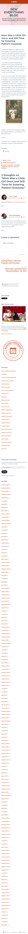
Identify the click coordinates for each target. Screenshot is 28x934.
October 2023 (4, 543)
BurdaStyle (4, 374)
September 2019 (5, 682)
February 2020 (5, 666)
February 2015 (4, 850)
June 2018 (3, 730)
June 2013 (3, 915)
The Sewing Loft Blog (6, 442)
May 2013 (3, 918)
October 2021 (4, 601)
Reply (23, 198)
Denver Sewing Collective (7, 380)
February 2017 (4, 779)
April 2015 (3, 844)
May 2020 (3, 656)
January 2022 (4, 591)
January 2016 (4, 821)
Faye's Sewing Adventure (7, 390)
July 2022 (3, 575)
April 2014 (3, 882)
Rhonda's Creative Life (6, 416)
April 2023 (3, 556)
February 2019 (4, 704)
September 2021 (5, 604)
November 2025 (5, 488)
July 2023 (3, 549)
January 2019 (4, 708)
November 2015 (5, 827)
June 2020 (3, 653)
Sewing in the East (7, 166)
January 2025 (4, 517)
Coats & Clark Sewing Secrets (8, 377)
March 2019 (4, 701)
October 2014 (4, 863)
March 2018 (4, 740)
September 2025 (5, 494)
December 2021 (5, 594)
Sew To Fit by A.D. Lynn (6, 429)
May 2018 (3, 734)
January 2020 (4, 669)
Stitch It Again (13, 196)
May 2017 (3, 772)
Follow (4, 471)
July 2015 (3, 840)
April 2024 (3, 536)
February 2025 (4, 514)
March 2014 (4, 886)
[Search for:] (10, 284)
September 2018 (5, 721)
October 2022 (4, 565)
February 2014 (4, 889)
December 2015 (5, 824)
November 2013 (5, 899)
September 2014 (5, 866)
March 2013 (4, 925)
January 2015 (4, 853)
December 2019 (5, 672)
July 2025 (3, 501)
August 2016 (4, 798)
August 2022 (4, 572)
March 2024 (4, 539)
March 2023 (4, 559)
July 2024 (3, 526)
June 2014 (3, 876)
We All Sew (3, 448)
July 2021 (3, 611)
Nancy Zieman (4, 403)
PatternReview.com (6, 413)
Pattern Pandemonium (6, 409)
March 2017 (4, 776)
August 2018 (4, 724)
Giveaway (10, 165)
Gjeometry (3, 397)
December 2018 (5, 711)
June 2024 (3, 530)
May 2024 (3, 533)
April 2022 (3, 585)
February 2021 (4, 627)
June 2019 (3, 691)
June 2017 (3, 769)
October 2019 (4, 679)
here (5, 68)
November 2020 (5, 637)
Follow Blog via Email (9, 459)
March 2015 (4, 847)
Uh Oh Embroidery (5, 445)
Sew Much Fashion (5, 422)
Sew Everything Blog (14, 12)
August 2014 (4, 870)
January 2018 (4, 747)
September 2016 (5, 795)
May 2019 (3, 695)
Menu (15, 2)
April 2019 (3, 698)
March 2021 (4, 624)
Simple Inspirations (6, 435)
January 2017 (4, 782)
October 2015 (4, 831)
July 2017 (3, 766)
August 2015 (4, 837)
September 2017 (5, 759)
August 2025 (4, 497)
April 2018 (3, 737)
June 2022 (3, 578)
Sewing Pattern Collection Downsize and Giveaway (11, 261)
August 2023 (4, 546)
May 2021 (3, 617)
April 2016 (3, 811)
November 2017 (5, 753)
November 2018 (5, 714)
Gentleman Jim (5, 393)
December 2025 (5, 484)
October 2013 (4, 902)
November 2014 (5, 860)
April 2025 (3, 507)
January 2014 (4, 892)
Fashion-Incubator (6, 387)
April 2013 (3, 921)
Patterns (17, 165)
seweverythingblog (9, 162)
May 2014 (3, 879)
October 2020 (4, 640)
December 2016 (5, 785)
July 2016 (3, 802)
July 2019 (3, 688)
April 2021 (3, 620)
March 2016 (4, 814)
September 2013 (5, 905)
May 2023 (3, 552)
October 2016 (4, 792)
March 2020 (4, 662)
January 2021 (4, 630)
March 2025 (4, 510)
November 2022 (5, 562)
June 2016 (3, 805)
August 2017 (4, 763)
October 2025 (4, 491)
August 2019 (4, 685)
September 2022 (5, 569)
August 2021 (4, 607)
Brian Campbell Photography (8, 371)
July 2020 (3, 649)
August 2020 (4, 646)
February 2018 (4, 743)
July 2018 (3, 727)
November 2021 (5, 598)
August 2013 (4, 908)
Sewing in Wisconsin (6, 432)
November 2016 (5, 789)
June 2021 (3, 614)
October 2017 (4, 756)
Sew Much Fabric (5, 419)
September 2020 (5, 643)
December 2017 (5, 750)
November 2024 (5, 520)
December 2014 (5, 857)
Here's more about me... (7, 333)
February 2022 (4, 588)
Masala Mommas (5, 400)
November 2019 (5, 675)
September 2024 (5, 523)
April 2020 (3, 659)
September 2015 (5, 834)
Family (5, 165)
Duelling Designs (5, 384)
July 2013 (3, 912)
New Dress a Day (5, 406)
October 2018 (4, 717)
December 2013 (5, 895)
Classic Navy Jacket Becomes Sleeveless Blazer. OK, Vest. (16, 269)
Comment (21, 254)
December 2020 (5, 633)
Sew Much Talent (5, 426)
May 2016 (3, 808)
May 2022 (3, 582)
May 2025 (3, 504)
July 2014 (3, 873)
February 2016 (4, 818)
